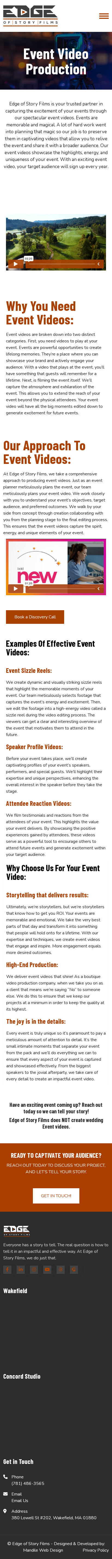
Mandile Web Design (43, 1550)
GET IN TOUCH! (56, 1196)
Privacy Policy (96, 1550)
